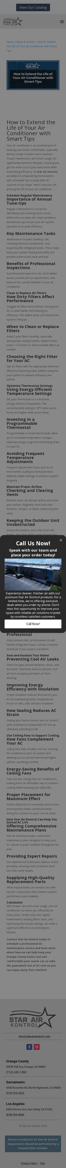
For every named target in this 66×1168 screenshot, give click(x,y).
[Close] (61, 540)
